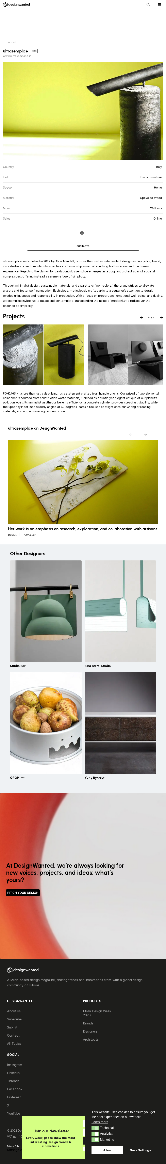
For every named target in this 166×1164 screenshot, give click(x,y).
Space (7, 187)
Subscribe (14, 1019)
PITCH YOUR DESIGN (22, 893)
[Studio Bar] (46, 611)
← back (12, 42)
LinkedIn (13, 1073)
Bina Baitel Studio (98, 666)
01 (149, 316)
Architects (91, 1039)
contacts (83, 246)
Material (8, 198)
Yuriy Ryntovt (94, 778)
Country (8, 167)
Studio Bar (18, 666)
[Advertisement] (83, 22)
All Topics (14, 1043)
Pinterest (14, 1097)
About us (14, 1011)
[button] (95, 1128)
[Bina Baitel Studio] (120, 611)
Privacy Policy (14, 1146)
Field (6, 177)
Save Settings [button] (140, 1150)
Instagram (14, 1065)
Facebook (14, 1089)
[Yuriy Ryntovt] (120, 723)
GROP (14, 778)
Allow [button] (107, 1150)
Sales (6, 218)
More (6, 208)
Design (12, 534)
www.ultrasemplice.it (17, 56)
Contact (13, 1035)
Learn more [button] (100, 1122)
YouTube (13, 1113)
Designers (90, 1031)
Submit (12, 1027)
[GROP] (46, 723)
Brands (88, 1023)
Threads (13, 1081)
